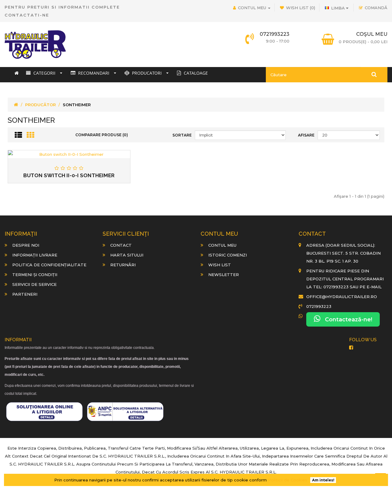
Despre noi (25, 245)
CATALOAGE (195, 73)
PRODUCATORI (146, 73)
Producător (40, 104)
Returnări (123, 264)
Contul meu (222, 245)
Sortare (182, 135)
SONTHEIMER (77, 104)
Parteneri (24, 294)
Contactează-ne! (346, 319)
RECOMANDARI (93, 73)
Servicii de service (34, 284)
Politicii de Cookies (287, 479)
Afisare (306, 135)
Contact (121, 245)
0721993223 (318, 306)
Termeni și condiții (34, 274)
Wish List (219, 264)
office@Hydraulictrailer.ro (341, 296)
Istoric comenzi (227, 254)
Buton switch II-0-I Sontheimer (69, 175)
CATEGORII (43, 73)
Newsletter (223, 274)
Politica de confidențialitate (49, 264)
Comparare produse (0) (101, 135)
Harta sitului (126, 254)
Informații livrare (34, 254)
